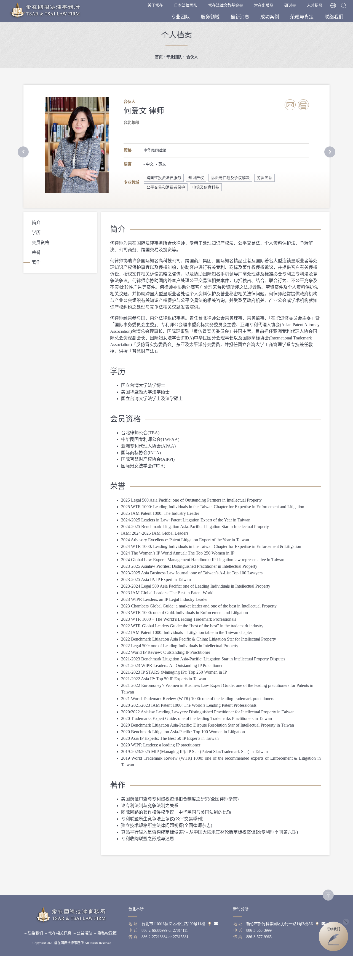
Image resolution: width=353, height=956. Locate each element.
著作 (36, 262)
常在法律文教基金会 (225, 5)
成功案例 (269, 17)
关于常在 (155, 5)
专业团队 (180, 17)
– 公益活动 (83, 933)
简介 (36, 222)
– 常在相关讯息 (58, 933)
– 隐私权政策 (105, 933)
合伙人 (191, 57)
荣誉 (36, 252)
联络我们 (334, 17)
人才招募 (314, 5)
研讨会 (290, 5)
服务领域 (210, 17)
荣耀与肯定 (302, 17)
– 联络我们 (34, 933)
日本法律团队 (185, 5)
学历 (36, 232)
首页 (159, 57)
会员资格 (40, 242)
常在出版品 (263, 5)
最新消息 (240, 17)
